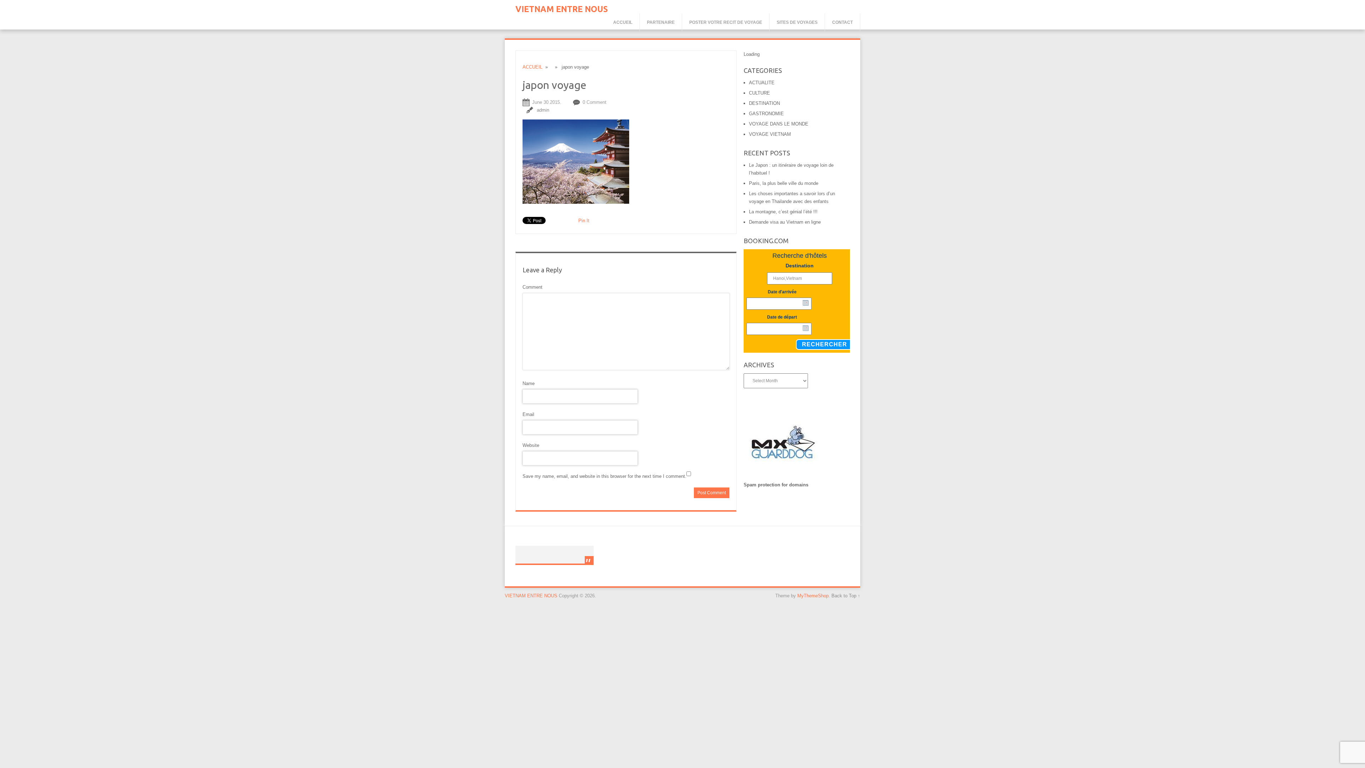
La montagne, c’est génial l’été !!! (783, 211)
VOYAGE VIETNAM (770, 134)
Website (531, 445)
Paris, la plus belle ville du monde (783, 183)
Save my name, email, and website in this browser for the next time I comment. (604, 476)
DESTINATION (764, 103)
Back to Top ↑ (845, 595)
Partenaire (661, 22)
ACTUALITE (762, 82)
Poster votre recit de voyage (725, 22)
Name (529, 383)
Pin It (583, 220)
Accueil (622, 22)
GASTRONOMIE (766, 113)
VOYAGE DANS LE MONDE (778, 124)
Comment (532, 287)
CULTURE (759, 93)
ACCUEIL (532, 67)
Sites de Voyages (797, 22)
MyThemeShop (813, 595)
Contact (842, 22)
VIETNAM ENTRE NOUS (561, 9)
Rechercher (824, 344)
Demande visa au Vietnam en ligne (785, 222)
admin (543, 110)
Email (528, 414)
